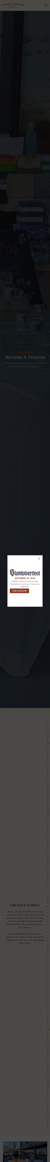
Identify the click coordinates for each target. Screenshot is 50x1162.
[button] (39, 559)
